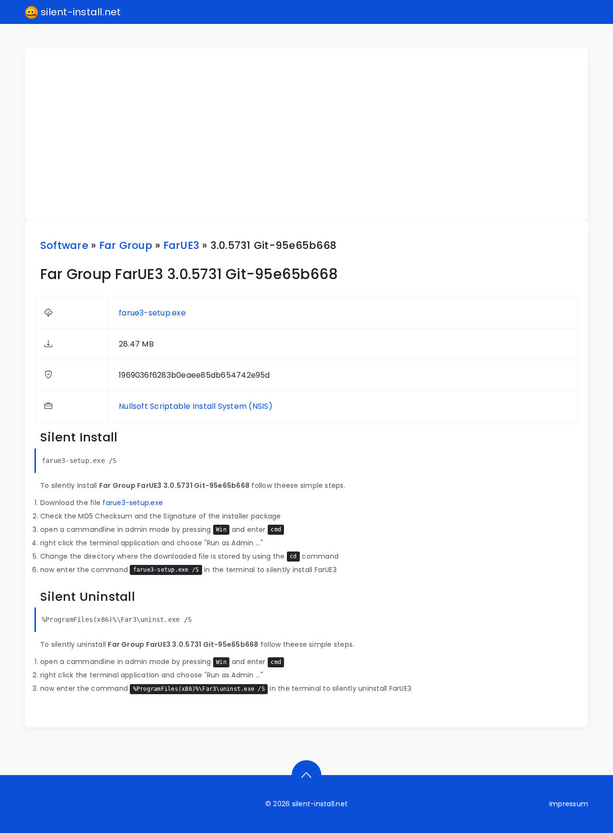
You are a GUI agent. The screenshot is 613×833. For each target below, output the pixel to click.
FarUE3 (181, 245)
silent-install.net (79, 12)
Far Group (125, 245)
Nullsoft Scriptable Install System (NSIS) (195, 406)
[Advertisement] (312, 134)
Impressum (568, 804)
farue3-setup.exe (152, 312)
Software (64, 245)
